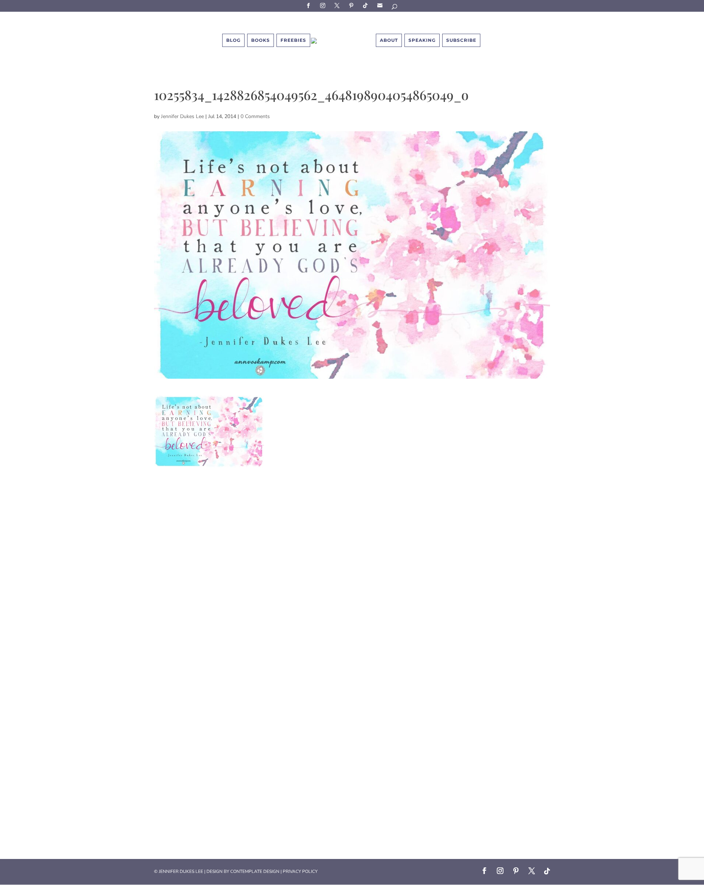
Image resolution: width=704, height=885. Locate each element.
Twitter (338, 5)
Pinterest (352, 5)
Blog (233, 40)
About (389, 40)
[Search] (395, 8)
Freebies (293, 40)
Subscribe (381, 5)
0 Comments (255, 116)
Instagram (323, 5)
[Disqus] (352, 559)
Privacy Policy (300, 871)
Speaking (422, 40)
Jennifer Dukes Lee (182, 116)
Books (260, 40)
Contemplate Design (254, 871)
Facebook (309, 5)
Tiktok (366, 5)
